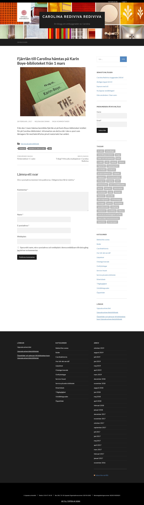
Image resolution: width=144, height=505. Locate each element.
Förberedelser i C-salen (26, 157)
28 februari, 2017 (24, 121)
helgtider (117, 173)
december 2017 (99, 414)
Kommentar (22, 190)
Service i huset (102, 270)
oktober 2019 (99, 348)
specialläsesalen (103, 207)
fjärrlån (22, 148)
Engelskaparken (113, 166)
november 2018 (99, 383)
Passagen (101, 203)
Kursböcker (102, 192)
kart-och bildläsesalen (117, 185)
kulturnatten (118, 188)
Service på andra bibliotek (30, 144)
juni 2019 (97, 361)
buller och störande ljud (106, 158)
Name (99, 112)
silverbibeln (118, 203)
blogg (118, 155)
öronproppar (112, 222)
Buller (99, 244)
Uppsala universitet (104, 308)
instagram (101, 181)
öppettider (101, 222)
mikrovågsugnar (103, 199)
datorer (121, 162)
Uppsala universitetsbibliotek (107, 312)
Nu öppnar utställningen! (105, 91)
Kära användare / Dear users (107, 95)
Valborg (121, 211)
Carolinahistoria (102, 248)
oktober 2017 (99, 423)
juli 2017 (97, 432)
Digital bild (101, 166)
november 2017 (99, 419)
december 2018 (99, 379)
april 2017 (97, 445)
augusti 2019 (98, 352)
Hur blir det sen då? (104, 253)
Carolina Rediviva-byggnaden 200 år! (110, 77)
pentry (109, 203)
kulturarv (108, 188)
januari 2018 (98, 410)
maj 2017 (97, 441)
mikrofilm (110, 196)
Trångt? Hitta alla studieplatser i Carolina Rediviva (72, 158)
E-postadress (23, 225)
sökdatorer (102, 211)
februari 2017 (99, 454)
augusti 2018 (98, 388)
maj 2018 (97, 397)
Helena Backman (42, 121)
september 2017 (100, 427)
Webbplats (21, 236)
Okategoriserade (103, 262)
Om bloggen (22, 42)
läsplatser (101, 196)
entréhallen (102, 170)
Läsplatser (100, 257)
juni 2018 (97, 392)
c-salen (100, 162)
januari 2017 (98, 458)
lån (50, 148)
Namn (20, 214)
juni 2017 (97, 436)
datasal (113, 162)
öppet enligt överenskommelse (108, 218)
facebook (111, 170)
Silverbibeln (101, 279)
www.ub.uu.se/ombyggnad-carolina (109, 214)
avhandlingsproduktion (105, 155)
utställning (111, 211)
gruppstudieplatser (104, 173)
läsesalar (118, 192)
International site (113, 2)
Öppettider (101, 293)
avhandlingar (110, 151)
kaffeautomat (102, 185)
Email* (99, 120)
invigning (110, 181)
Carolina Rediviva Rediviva (72, 17)
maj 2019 (97, 366)
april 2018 (97, 401)
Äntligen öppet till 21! (104, 82)
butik (118, 158)
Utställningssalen (103, 288)
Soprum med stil (102, 86)
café (107, 162)
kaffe (118, 181)
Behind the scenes (103, 240)
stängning (114, 207)
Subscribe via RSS (102, 475)
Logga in (124, 2)
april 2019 (97, 370)
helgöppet (101, 177)
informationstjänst (114, 177)
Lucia (110, 192)
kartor (100, 188)
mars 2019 (98, 374)
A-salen (100, 151)
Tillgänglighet (102, 284)
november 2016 (99, 463)
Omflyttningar (116, 199)
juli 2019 (97, 357)
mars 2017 (98, 449)
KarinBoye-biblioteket (37, 148)
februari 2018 (99, 405)
